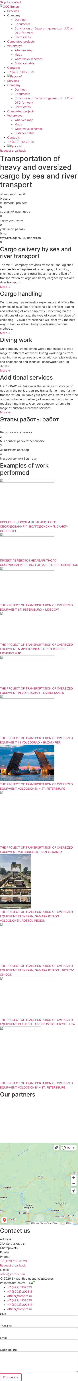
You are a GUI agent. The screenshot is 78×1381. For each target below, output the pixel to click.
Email (3, 1337)
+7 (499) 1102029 (19, 1287)
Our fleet (20, 19)
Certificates (23, 37)
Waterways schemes (28, 59)
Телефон (6, 1325)
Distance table (24, 63)
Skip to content (10, 2)
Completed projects (21, 41)
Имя (3, 1313)
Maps (18, 54)
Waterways (14, 46)
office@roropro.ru (12, 1274)
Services (13, 11)
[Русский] (14, 76)
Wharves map (24, 50)
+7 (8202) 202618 (19, 1291)
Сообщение (8, 1349)
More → (5, 286)
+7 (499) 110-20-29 (20, 72)
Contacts (13, 67)
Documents (22, 24)
